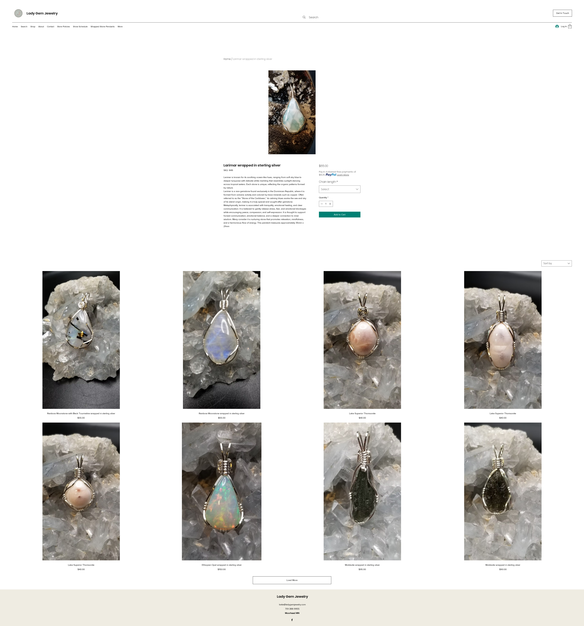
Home (227, 59)
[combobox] (339, 189)
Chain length (328, 182)
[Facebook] (292, 619)
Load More (292, 580)
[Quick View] (81, 340)
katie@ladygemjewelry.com (292, 604)
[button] (570, 26)
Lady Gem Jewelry (42, 13)
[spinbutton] (325, 204)
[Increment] (330, 204)
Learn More (343, 174)
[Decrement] (321, 204)
